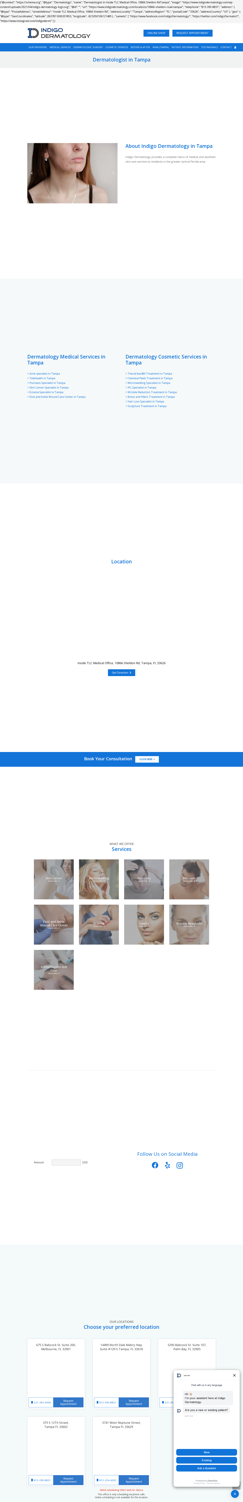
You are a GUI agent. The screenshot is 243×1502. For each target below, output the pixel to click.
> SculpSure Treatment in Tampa (145, 406)
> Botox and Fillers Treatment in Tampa (150, 397)
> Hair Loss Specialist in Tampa (144, 401)
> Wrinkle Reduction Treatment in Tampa (151, 392)
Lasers (144, 923)
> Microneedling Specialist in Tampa (147, 383)
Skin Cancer (54, 878)
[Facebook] (155, 1165)
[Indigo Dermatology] (59, 33)
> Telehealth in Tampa (41, 378)
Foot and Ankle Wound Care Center (54, 923)
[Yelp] (167, 1165)
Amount (39, 1162)
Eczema (99, 923)
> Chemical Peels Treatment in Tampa (148, 378)
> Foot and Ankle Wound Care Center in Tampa (56, 397)
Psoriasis (189, 878)
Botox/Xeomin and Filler (54, 968)
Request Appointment (68, 1402)
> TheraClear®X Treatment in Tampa (148, 373)
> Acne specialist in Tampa (43, 373)
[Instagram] (180, 1165)
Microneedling (99, 878)
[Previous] (32, 173)
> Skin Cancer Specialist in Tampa (48, 387)
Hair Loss (144, 878)
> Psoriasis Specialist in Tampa (46, 383)
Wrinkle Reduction (189, 923)
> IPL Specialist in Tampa (140, 387)
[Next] (113, 173)
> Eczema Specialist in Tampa (45, 392)
